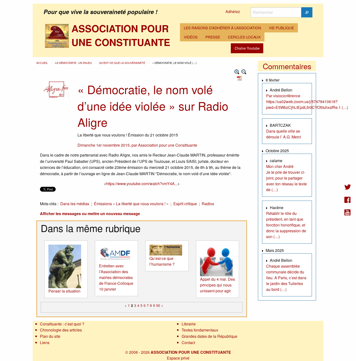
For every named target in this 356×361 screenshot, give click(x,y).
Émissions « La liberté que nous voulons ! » (131, 203)
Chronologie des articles (61, 330)
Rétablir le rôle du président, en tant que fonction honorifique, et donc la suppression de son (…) (286, 225)
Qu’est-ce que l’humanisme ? (162, 261)
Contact (188, 342)
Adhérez (232, 11)
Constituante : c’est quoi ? (62, 324)
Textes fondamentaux (200, 330)
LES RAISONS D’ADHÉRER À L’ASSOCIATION (222, 27)
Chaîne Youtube (247, 48)
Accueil (42, 63)
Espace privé (178, 358)
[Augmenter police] (237, 72)
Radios (208, 203)
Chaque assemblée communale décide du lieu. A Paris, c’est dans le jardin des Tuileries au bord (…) (286, 277)
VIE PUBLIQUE (281, 27)
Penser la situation (64, 291)
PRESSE (212, 36)
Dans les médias (74, 203)
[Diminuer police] (244, 72)
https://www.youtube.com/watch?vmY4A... (142, 183)
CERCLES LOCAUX (244, 36)
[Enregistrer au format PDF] (240, 78)
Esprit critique (185, 203)
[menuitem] (222, 27)
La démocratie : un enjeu (74, 63)
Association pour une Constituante (167, 145)
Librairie (189, 324)
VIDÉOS (191, 36)
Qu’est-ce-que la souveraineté (122, 63)
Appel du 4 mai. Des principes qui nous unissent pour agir (217, 284)
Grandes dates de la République (209, 336)
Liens (44, 342)
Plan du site (50, 336)
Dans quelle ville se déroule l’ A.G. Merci (283, 134)
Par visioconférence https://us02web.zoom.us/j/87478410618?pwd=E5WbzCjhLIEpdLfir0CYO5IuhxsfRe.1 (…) (307, 101)
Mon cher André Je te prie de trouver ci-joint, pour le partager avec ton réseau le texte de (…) (286, 178)
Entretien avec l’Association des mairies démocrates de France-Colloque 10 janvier (116, 277)
